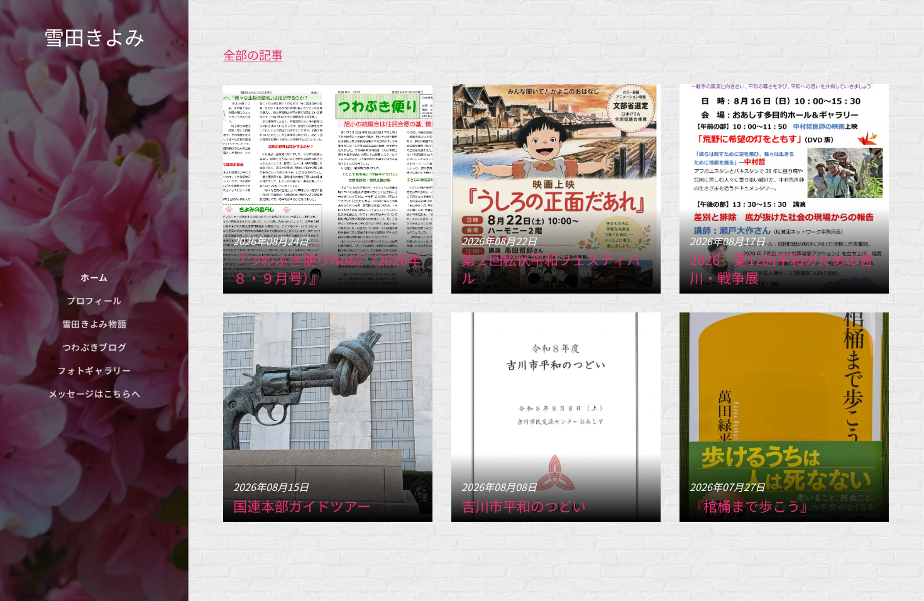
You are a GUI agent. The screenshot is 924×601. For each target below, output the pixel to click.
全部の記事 (253, 54)
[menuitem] (94, 277)
